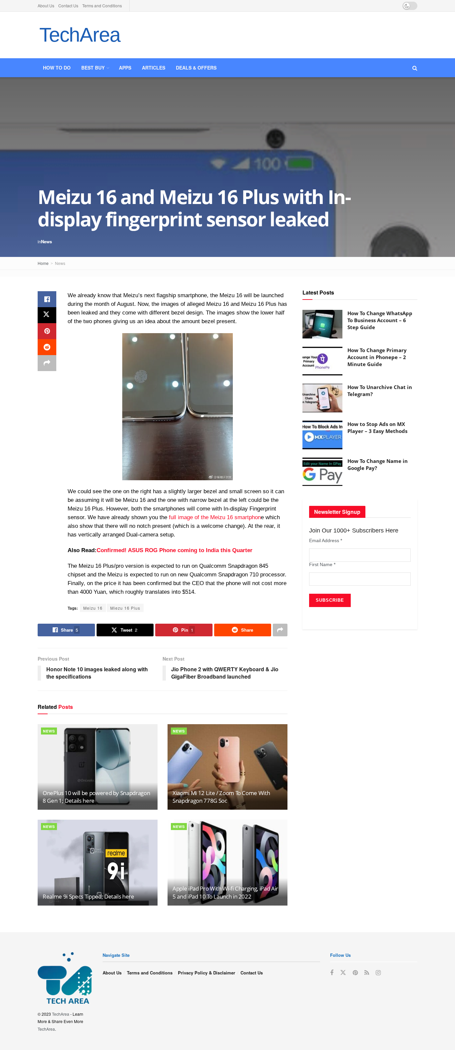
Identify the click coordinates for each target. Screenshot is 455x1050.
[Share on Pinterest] (47, 331)
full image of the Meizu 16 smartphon (215, 517)
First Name (322, 564)
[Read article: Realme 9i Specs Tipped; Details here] (98, 862)
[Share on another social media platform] (47, 363)
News (46, 241)
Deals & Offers (196, 67)
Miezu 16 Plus (125, 608)
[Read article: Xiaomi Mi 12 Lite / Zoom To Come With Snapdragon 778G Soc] (227, 767)
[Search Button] (414, 67)
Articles (153, 67)
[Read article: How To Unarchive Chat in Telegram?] (322, 398)
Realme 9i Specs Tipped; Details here (88, 896)
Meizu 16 (93, 608)
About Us (46, 5)
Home (43, 263)
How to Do (57, 67)
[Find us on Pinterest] (355, 972)
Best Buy (93, 67)
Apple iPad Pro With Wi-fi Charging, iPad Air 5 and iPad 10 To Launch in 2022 (225, 892)
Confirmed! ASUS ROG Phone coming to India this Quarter (174, 550)
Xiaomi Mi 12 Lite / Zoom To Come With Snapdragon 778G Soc (221, 797)
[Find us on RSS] (366, 972)
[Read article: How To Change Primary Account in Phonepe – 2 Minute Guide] (322, 361)
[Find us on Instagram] (378, 972)
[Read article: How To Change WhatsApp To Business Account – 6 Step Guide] (322, 324)
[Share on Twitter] (47, 315)
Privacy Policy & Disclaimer (206, 972)
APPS (125, 67)
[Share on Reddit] (47, 347)
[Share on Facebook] (47, 299)
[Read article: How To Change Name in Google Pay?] (322, 472)
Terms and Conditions (102, 5)
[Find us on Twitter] (343, 972)
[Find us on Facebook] (331, 972)
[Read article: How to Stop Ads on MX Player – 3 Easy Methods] (322, 435)
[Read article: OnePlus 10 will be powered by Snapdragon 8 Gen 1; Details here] (98, 767)
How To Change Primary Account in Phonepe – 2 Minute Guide (377, 357)
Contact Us (68, 5)
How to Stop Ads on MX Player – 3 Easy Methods (377, 427)
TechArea (79, 35)
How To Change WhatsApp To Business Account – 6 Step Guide (379, 320)
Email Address (325, 540)
